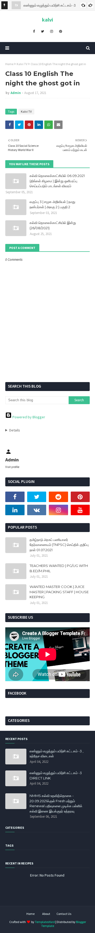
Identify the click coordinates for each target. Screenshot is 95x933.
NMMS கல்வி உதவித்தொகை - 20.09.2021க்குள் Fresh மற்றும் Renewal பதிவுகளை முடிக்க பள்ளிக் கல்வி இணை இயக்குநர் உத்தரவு (56, 803)
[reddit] (58, 497)
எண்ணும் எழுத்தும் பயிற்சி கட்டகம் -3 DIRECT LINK (56, 775)
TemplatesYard (45, 922)
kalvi (47, 19)
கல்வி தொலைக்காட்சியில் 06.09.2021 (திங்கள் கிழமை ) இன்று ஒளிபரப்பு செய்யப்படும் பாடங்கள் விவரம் (57, 181)
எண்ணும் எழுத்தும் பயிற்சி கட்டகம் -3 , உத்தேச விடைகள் (56, 753)
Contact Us (63, 914)
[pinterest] (60, 31)
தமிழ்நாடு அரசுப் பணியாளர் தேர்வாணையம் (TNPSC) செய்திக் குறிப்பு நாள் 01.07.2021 (59, 545)
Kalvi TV (22, 64)
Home (9, 64)
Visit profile (12, 467)
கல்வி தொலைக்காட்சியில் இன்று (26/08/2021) (53, 225)
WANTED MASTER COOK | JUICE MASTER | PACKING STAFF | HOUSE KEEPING (59, 592)
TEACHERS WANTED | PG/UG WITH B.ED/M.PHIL (59, 568)
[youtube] (80, 510)
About (46, 914)
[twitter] (42, 31)
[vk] (36, 510)
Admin (16, 93)
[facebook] (34, 31)
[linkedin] (15, 510)
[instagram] (51, 31)
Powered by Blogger (28, 417)
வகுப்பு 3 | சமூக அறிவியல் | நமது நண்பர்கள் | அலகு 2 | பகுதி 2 (52, 204)
